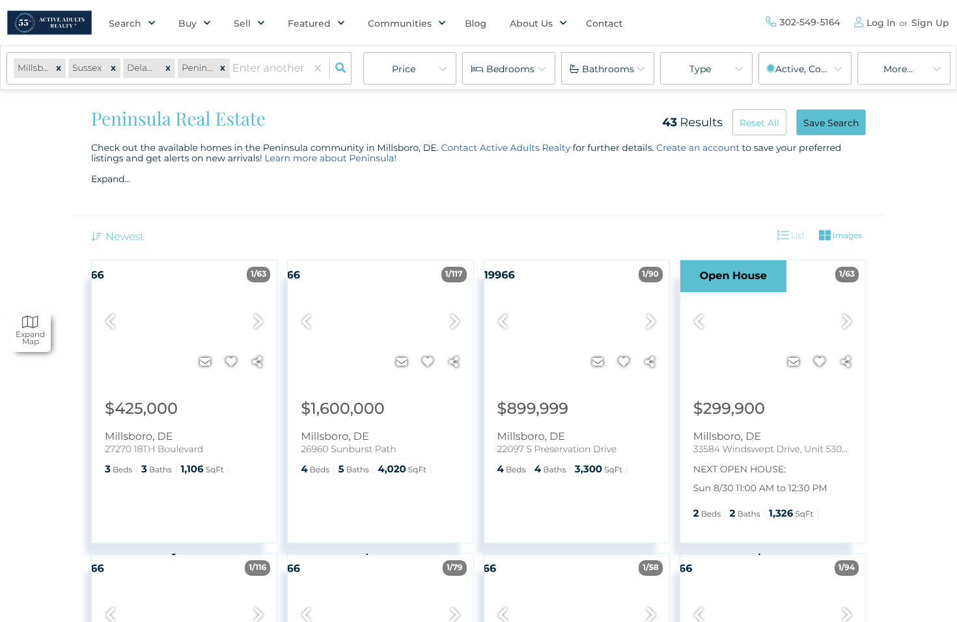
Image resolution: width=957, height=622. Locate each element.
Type (700, 69)
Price (403, 69)
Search (125, 23)
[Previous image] (110, 322)
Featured (309, 23)
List (797, 235)
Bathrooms (608, 69)
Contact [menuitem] (604, 23)
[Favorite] (231, 362)
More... (898, 69)
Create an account (698, 148)
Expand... (110, 179)
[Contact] (205, 362)
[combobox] (233, 68)
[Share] (257, 362)
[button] (58, 69)
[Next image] (258, 322)
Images (846, 235)
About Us (531, 23)
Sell (242, 23)
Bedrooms (510, 69)
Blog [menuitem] (475, 23)
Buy (187, 23)
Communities (400, 23)
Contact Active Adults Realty (505, 148)
